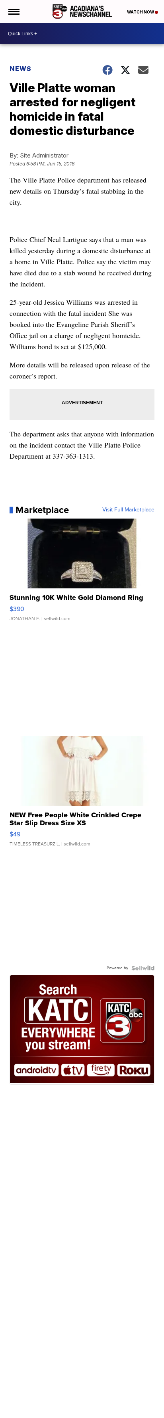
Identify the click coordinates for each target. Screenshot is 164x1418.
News (20, 69)
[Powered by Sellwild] (142, 968)
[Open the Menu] (13, 11)
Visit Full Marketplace (128, 510)
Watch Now (141, 12)
